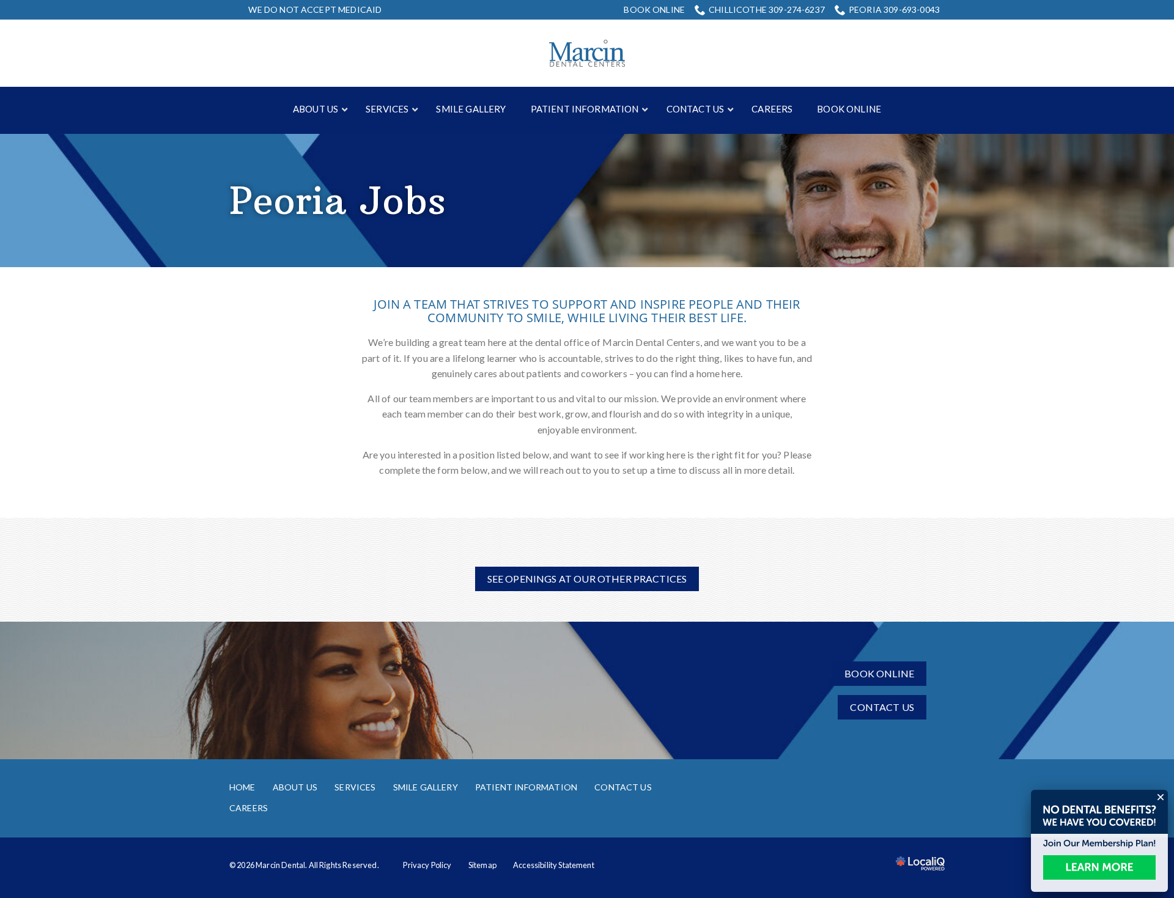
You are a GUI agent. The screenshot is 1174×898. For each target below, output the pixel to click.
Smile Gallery (425, 787)
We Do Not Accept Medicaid (315, 9)
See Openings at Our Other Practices (587, 578)
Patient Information (526, 787)
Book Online (654, 10)
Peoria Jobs (337, 200)
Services (354, 787)
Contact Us (882, 707)
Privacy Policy (427, 865)
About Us (295, 787)
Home (242, 787)
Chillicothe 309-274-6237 (767, 9)
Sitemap (482, 865)
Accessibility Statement (553, 865)
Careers (248, 808)
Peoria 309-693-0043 (894, 9)
